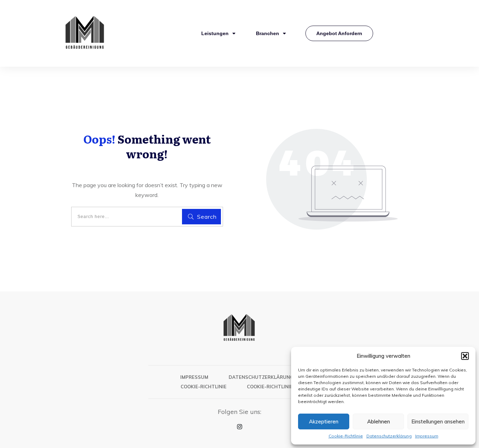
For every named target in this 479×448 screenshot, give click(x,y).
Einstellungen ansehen (438, 421)
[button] (464, 356)
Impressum (426, 436)
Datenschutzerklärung (389, 436)
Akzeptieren (323, 421)
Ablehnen (378, 421)
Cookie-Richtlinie (346, 436)
